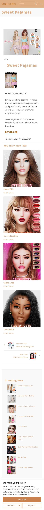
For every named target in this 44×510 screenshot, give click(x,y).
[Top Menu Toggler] (41, 3)
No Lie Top (22, 457)
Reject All (31, 506)
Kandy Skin (8, 329)
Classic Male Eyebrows (26, 406)
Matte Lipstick (10, 236)
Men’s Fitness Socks (25, 386)
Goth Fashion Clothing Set (28, 447)
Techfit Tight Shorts (25, 467)
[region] (22, 494)
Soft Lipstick (22, 426)
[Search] (36, 4)
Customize (11, 506)
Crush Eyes (8, 282)
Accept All (22, 499)
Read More (8, 192)
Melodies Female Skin (26, 396)
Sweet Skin (8, 189)
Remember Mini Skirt (26, 416)
